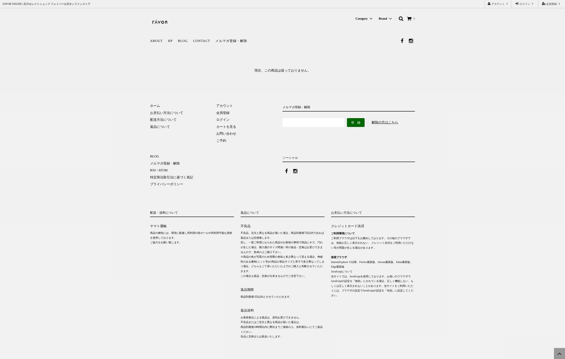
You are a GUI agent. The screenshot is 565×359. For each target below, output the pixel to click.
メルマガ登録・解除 (231, 41)
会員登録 (551, 4)
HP (170, 41)
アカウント (498, 4)
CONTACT (201, 41)
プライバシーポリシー (166, 184)
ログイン (525, 4)
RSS (153, 170)
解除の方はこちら (385, 122)
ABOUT (156, 41)
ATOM (163, 170)
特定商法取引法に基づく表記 (171, 177)
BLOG (183, 41)
